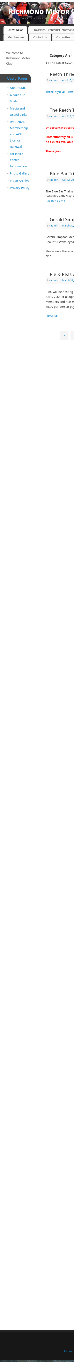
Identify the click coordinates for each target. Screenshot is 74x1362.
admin (54, 80)
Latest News (15, 30)
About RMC (18, 88)
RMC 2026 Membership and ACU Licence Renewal (19, 134)
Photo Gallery (19, 173)
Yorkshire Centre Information (18, 160)
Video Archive (19, 180)
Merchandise (16, 37)
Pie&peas (52, 316)
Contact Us (40, 37)
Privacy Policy (19, 188)
